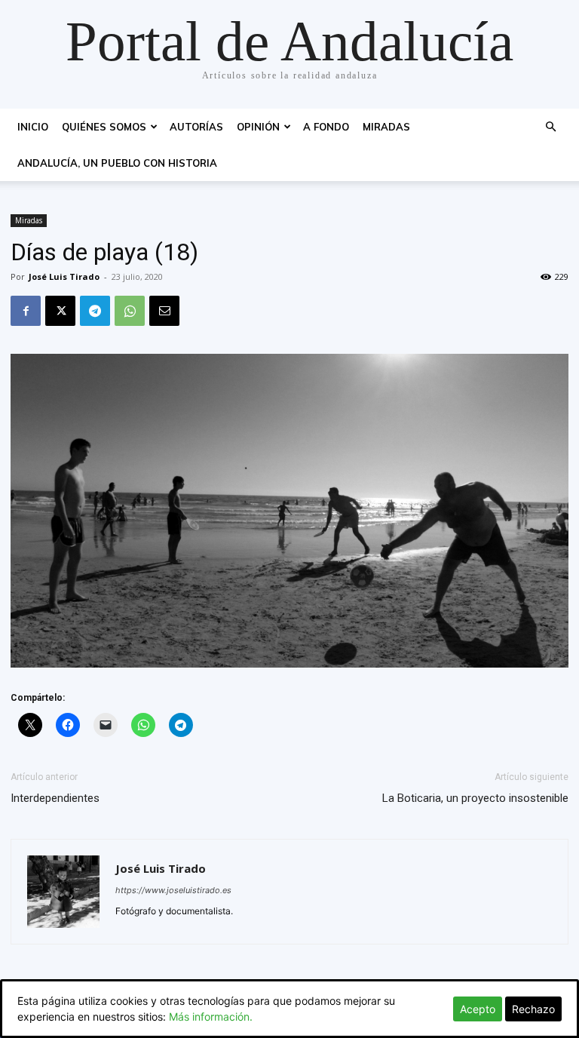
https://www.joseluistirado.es (173, 890)
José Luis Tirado (64, 276)
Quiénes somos (104, 127)
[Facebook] (26, 311)
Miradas (386, 127)
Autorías (196, 127)
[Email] (164, 311)
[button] (550, 127)
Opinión (258, 127)
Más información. (211, 1016)
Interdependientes (55, 798)
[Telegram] (95, 311)
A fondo (326, 127)
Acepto (477, 1009)
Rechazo (533, 1009)
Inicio (32, 127)
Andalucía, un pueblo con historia (117, 163)
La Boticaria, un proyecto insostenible (475, 798)
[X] (60, 311)
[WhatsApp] (130, 311)
